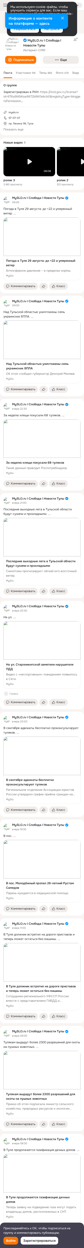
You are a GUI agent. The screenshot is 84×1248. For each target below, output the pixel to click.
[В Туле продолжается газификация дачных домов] (42, 1187)
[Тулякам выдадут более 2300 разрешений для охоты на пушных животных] (42, 1084)
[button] (20, 60)
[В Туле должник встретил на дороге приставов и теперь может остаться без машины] (42, 976)
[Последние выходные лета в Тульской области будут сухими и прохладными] (42, 551)
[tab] (7, 72)
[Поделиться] (43, 286)
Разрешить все (25, 29)
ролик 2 (62, 180)
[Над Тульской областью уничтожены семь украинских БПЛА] (42, 352)
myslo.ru (14, 112)
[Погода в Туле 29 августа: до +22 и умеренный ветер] (42, 248)
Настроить (51, 29)
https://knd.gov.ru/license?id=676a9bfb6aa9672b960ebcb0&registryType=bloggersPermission (41, 96)
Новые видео (13, 142)
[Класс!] (6, 693)
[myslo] (6, 200)
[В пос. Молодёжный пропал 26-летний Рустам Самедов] (42, 871)
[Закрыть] (62, 18)
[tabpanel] (42, 713)
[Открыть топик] (42, 211)
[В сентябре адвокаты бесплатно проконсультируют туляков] (42, 770)
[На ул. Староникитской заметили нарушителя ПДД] (42, 655)
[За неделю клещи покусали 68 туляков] (42, 448)
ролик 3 (9, 180)
